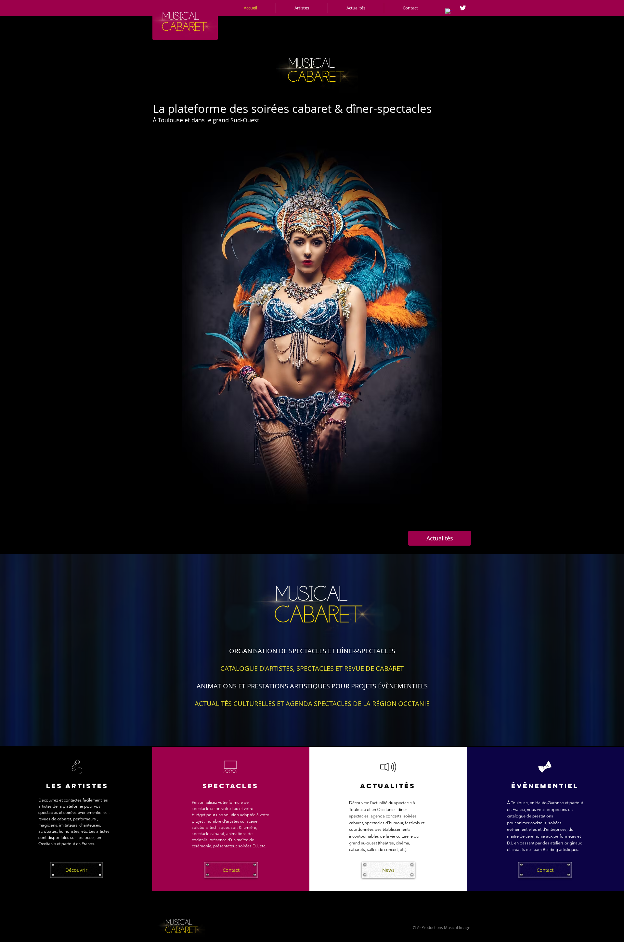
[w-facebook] (448, 12)
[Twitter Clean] (462, 7)
